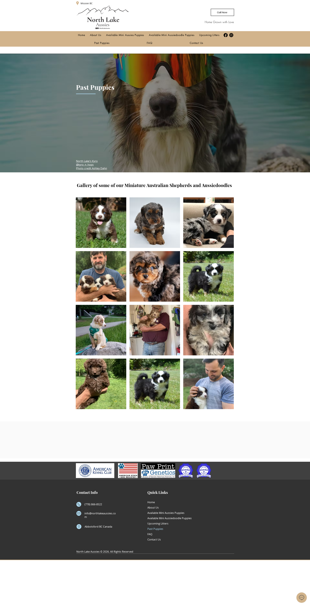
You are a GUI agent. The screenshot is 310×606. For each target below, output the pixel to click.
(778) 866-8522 (93, 504)
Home (151, 502)
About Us (153, 507)
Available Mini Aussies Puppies (162, 513)
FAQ (149, 534)
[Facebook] (226, 35)
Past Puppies (155, 529)
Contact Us (154, 539)
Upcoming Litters (157, 523)
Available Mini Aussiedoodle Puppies (162, 518)
